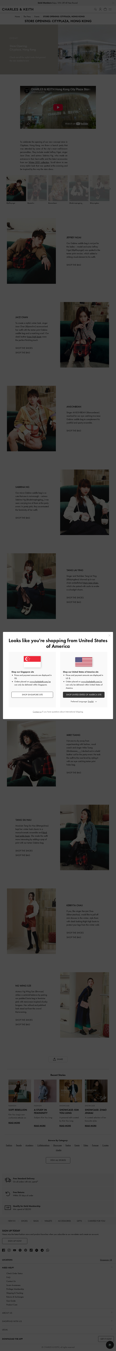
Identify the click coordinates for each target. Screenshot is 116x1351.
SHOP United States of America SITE (83, 694)
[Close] (110, 635)
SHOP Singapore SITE (32, 694)
